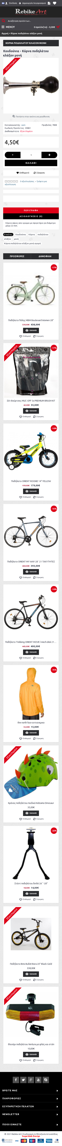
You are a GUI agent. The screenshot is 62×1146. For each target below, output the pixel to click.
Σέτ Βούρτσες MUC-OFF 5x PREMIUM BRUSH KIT (31, 400)
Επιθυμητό (24, 173)
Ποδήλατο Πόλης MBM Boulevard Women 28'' (31, 320)
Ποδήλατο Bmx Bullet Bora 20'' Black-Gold (31, 964)
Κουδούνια (21, 234)
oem (23, 125)
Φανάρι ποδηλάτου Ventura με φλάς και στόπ (31, 1044)
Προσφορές (17, 256)
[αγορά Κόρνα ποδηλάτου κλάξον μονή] (31, 86)
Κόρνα (32, 234)
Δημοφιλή (45, 256)
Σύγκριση (40, 173)
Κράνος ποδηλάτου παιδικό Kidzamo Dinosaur (31, 803)
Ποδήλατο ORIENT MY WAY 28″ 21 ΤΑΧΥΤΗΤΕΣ (31, 561)
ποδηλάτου (43, 234)
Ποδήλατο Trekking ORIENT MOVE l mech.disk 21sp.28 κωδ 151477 (31, 642)
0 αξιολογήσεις (27, 181)
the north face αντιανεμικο (31, 722)
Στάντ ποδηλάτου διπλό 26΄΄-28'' (31, 883)
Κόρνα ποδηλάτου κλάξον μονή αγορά (22, 243)
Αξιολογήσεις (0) (31, 216)
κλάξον (7, 239)
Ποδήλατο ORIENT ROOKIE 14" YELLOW (31, 481)
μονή (16, 239)
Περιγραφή (31, 210)
